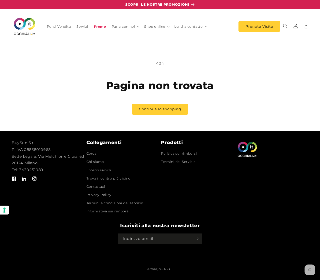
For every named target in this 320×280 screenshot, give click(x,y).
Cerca (91, 153)
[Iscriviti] (197, 238)
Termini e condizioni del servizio (114, 203)
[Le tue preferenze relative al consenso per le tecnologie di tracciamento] (4, 210)
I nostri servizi (99, 170)
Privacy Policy (99, 195)
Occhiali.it (166, 269)
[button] (125, 26)
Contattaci (95, 186)
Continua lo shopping (160, 109)
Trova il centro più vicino (108, 178)
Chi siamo (95, 162)
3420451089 (31, 170)
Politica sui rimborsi (179, 153)
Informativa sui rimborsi (108, 211)
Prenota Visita (259, 26)
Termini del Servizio (178, 162)
